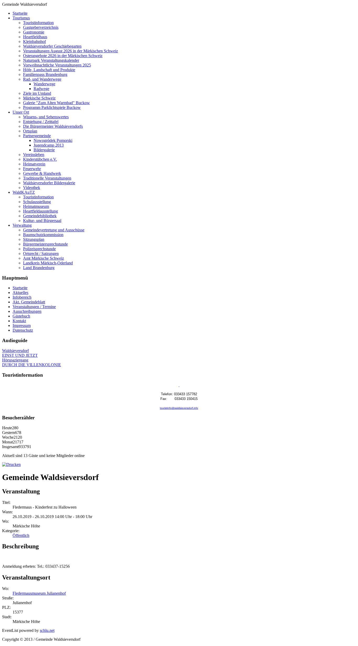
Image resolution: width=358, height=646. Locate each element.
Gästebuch (21, 316)
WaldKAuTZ (24, 192)
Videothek (31, 187)
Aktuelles (20, 292)
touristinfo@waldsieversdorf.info (179, 407)
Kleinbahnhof (34, 41)
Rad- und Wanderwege (42, 79)
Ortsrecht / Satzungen (41, 253)
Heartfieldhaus (35, 37)
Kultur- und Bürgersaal (42, 220)
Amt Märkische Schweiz (43, 258)
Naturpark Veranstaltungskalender (51, 60)
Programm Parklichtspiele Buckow (52, 107)
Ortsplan (30, 131)
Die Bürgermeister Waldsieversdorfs (53, 126)
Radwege (41, 88)
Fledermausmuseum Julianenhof (39, 593)
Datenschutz (23, 330)
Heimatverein (34, 164)
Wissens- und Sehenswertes (46, 117)
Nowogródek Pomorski (53, 140)
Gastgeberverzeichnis (40, 27)
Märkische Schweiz (39, 98)
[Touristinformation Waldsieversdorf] (179, 385)
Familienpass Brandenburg (45, 74)
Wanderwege (44, 84)
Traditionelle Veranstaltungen (47, 178)
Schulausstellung (37, 201)
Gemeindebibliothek (40, 216)
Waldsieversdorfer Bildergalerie (49, 183)
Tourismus (21, 18)
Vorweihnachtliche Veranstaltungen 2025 (57, 65)
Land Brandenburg (39, 267)
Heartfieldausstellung (40, 211)
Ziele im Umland (37, 93)
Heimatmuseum (36, 206)
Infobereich (22, 297)
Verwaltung (22, 225)
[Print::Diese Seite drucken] (11, 464)
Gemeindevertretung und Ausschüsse (53, 230)
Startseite (20, 13)
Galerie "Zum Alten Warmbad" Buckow (56, 103)
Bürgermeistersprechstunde (45, 244)
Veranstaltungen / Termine (34, 306)
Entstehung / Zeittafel (40, 121)
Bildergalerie (44, 150)
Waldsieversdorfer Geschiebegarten (52, 46)
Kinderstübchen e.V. (40, 159)
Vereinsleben (33, 154)
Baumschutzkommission (43, 234)
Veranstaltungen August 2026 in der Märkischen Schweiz (70, 51)
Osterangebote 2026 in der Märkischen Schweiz (62, 55)
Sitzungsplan (33, 239)
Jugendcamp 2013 (49, 145)
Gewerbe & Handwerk (42, 173)
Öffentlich (21, 535)
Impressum (22, 325)
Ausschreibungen (27, 311)
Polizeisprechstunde (39, 249)
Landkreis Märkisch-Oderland (48, 263)
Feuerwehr (32, 168)
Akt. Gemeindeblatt (29, 302)
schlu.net (47, 630)
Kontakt (19, 321)
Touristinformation (38, 22)
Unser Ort (21, 112)
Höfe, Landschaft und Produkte (49, 70)
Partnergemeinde (37, 135)
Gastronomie (33, 32)
